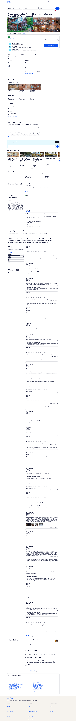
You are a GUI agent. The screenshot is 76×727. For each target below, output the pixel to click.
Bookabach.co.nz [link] (52, 709)
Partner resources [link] (9, 709)
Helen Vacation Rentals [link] (12, 689)
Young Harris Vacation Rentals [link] (13, 690)
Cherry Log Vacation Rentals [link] (13, 691)
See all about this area (28, 73)
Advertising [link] (8, 716)
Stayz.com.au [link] (51, 711)
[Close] (74, 724)
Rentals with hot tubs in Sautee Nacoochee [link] (16, 684)
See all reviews (29, 635)
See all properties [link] (12, 10)
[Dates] (31, 8)
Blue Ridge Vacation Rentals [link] (37, 690)
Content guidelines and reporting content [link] (34, 719)
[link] (56, 11)
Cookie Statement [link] (30, 716)
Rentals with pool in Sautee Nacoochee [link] (15, 687)
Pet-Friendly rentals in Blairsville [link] (14, 686)
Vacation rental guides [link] (10, 711)
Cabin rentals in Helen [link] (12, 682)
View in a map (11, 74)
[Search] (57, 146)
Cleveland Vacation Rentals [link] (13, 688)
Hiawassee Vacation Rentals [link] (37, 689)
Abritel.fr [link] (51, 706)
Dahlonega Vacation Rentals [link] (37, 688)
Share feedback (33, 670)
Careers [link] (29, 706)
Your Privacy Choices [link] (31, 718)
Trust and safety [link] (9, 708)
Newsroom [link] (29, 709)
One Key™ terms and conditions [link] (32, 711)
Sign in (68, 1)
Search (57, 8)
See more (9, 136)
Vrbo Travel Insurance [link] (10, 714)
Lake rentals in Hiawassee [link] (37, 684)
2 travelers (48, 42)
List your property (54, 1)
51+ (57, 30)
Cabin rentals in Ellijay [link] (36, 683)
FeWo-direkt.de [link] (52, 708)
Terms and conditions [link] (31, 713)
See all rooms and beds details (13, 116)
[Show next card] (59, 160)
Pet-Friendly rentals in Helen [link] (37, 686)
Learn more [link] (10, 253)
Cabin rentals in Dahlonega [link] (37, 681)
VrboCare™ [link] (8, 706)
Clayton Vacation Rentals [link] (37, 687)
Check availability (51, 45)
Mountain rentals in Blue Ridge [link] (38, 685)
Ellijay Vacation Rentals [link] (36, 691)
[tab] (12, 678)
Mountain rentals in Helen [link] (13, 685)
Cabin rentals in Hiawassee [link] (37, 682)
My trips (63, 1)
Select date (48, 39)
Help (59, 1)
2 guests (43, 8)
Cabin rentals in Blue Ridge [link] (13, 683)
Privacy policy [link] (30, 714)
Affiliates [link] (29, 708)
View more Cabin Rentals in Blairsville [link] (13, 213)
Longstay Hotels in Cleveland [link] (13, 680)
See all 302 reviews (11, 38)
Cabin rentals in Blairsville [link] (13, 681)
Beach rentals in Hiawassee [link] (37, 680)
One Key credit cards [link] (10, 713)
